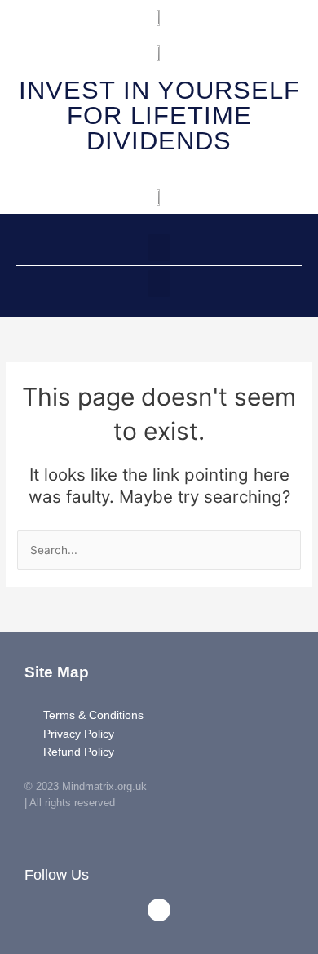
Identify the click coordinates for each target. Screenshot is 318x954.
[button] (159, 247)
